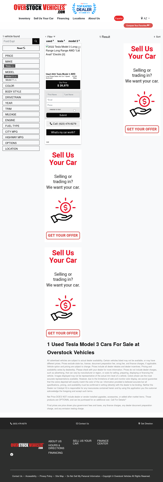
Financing (55, 452)
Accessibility (31, 476)
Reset (20, 48)
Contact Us (83, 423)
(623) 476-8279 (19, 423)
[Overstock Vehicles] (41, 8)
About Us (55, 441)
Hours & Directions (56, 446)
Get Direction (146, 423)
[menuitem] (21, 66)
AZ (145, 18)
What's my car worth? (63, 132)
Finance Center (103, 442)
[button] (24, 18)
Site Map (59, 476)
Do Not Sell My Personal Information (84, 476)
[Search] (35, 41)
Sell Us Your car (82, 442)
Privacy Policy (46, 476)
